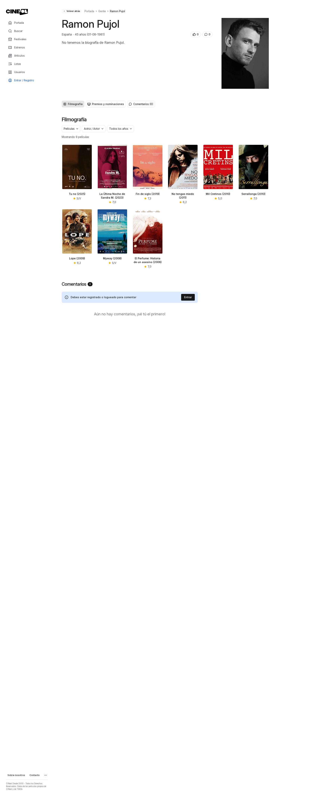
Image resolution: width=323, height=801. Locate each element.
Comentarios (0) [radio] (143, 104)
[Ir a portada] (17, 12)
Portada (89, 11)
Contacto (35, 775)
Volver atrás (73, 11)
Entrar (188, 297)
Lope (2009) (77, 258)
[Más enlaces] (45, 775)
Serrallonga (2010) (253, 193)
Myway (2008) (112, 258)
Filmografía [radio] (75, 104)
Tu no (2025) (77, 193)
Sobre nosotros (16, 775)
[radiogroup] (94, 104)
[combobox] (71, 128)
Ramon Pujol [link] (117, 11)
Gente (102, 11)
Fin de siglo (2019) (148, 193)
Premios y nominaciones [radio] (108, 104)
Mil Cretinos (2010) (218, 193)
